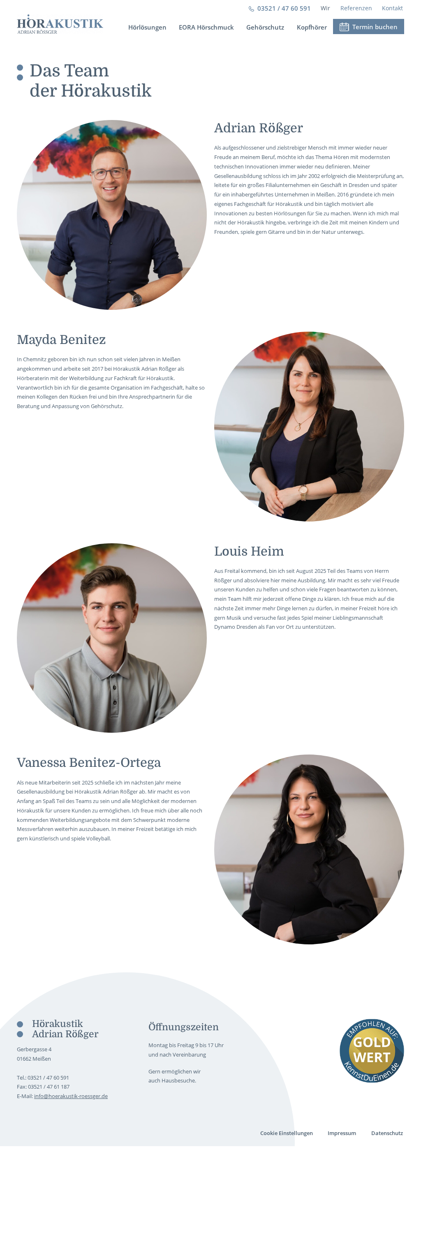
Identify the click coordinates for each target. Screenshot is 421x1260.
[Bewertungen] (372, 1051)
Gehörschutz (265, 27)
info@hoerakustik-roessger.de (71, 1096)
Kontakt (392, 8)
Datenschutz (387, 1133)
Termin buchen (374, 27)
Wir (325, 8)
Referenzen (356, 8)
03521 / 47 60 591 (284, 8)
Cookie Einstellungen (286, 1133)
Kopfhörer (312, 27)
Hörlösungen (147, 27)
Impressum (342, 1133)
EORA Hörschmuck (206, 27)
